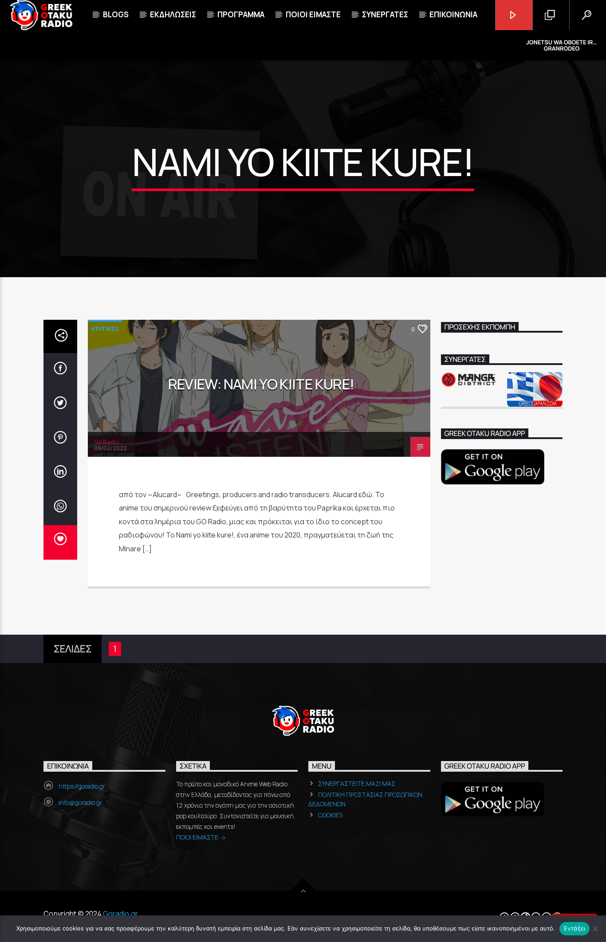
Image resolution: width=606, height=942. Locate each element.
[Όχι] (594, 928)
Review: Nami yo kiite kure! (261, 384)
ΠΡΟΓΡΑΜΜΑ (240, 14)
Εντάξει (575, 928)
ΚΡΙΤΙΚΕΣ (104, 329)
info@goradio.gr (80, 802)
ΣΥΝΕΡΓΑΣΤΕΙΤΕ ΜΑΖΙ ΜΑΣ (356, 783)
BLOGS (116, 14)
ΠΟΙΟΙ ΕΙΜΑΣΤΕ (198, 837)
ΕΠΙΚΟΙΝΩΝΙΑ (453, 14)
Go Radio (106, 442)
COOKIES (330, 815)
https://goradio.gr (82, 786)
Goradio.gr (120, 913)
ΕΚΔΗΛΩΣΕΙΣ (173, 14)
